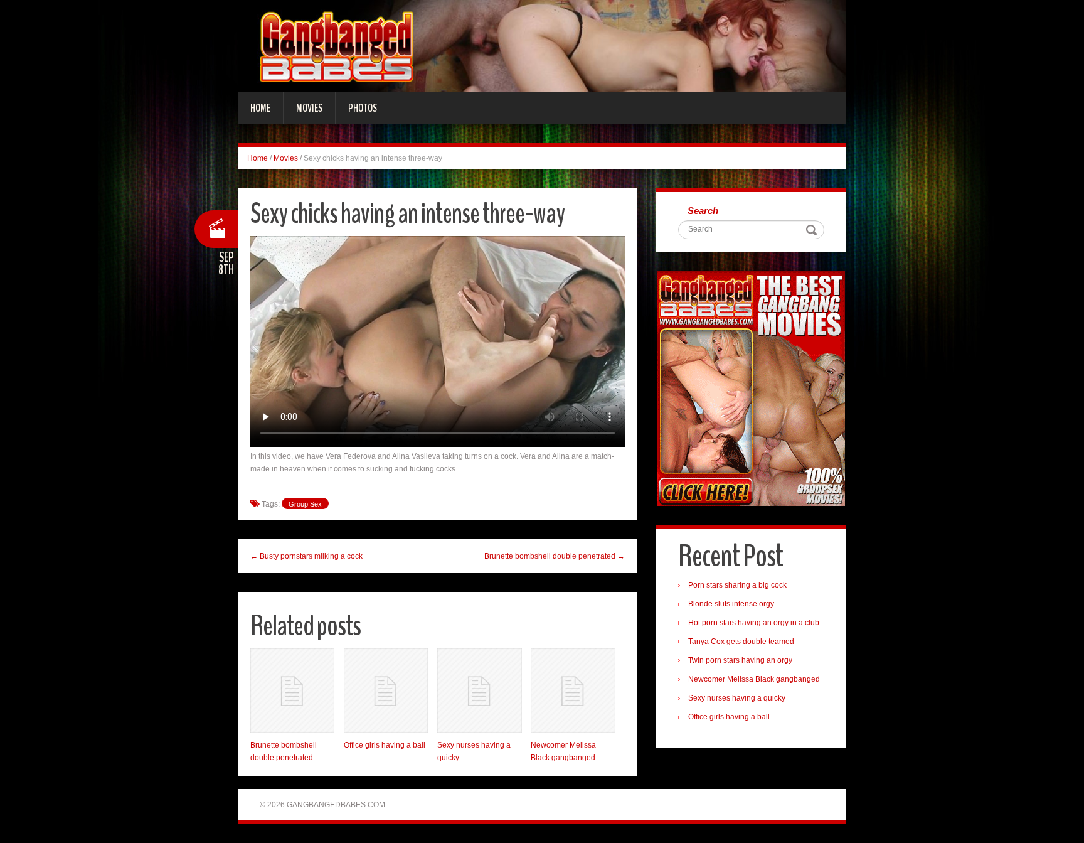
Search (703, 210)
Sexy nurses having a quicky (736, 698)
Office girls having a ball (384, 745)
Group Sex (305, 504)
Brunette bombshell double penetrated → (554, 556)
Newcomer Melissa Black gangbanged (754, 679)
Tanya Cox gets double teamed (741, 641)
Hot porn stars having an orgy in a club (753, 622)
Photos (362, 107)
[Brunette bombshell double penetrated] (292, 690)
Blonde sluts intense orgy (731, 603)
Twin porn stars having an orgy (740, 660)
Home (260, 107)
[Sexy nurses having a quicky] (479, 690)
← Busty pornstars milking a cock (306, 556)
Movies (309, 107)
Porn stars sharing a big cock (737, 585)
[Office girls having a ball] (386, 690)
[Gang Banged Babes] (542, 45)
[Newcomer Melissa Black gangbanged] (573, 690)
